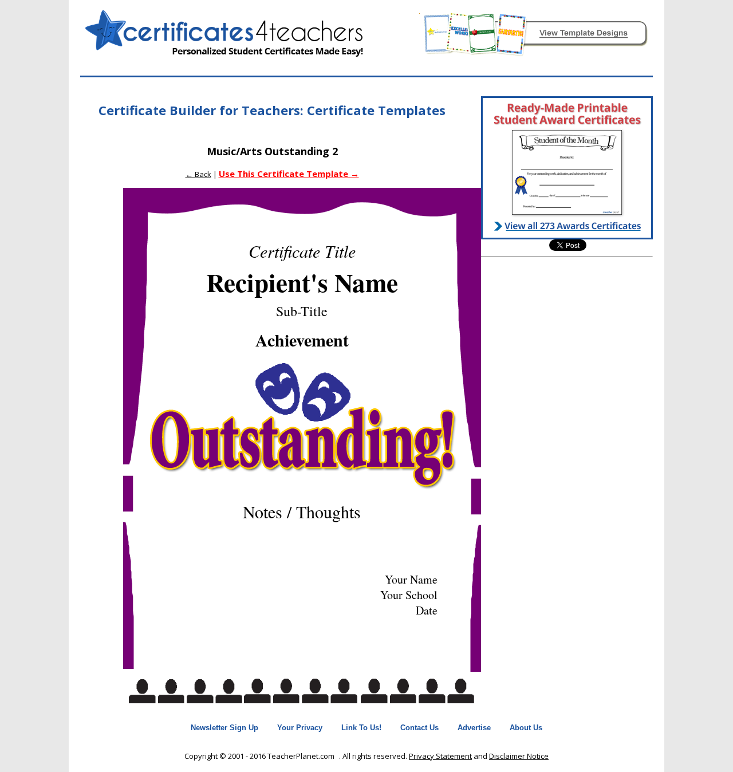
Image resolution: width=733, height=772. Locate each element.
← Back (198, 174)
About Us (526, 727)
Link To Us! (361, 727)
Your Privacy (299, 727)
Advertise (474, 727)
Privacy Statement (440, 756)
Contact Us (419, 727)
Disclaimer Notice (519, 756)
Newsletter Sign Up (224, 727)
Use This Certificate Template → (289, 173)
